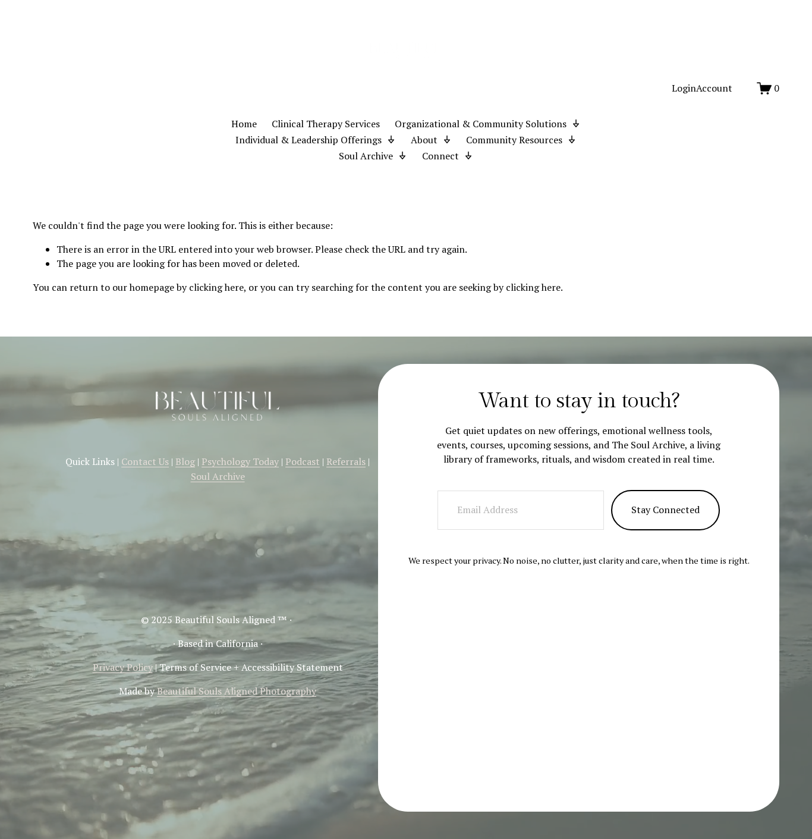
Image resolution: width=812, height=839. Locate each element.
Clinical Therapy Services (326, 123)
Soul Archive (218, 476)
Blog (185, 461)
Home (244, 123)
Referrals (346, 461)
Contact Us (145, 461)
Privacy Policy (123, 667)
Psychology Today (240, 461)
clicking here (216, 287)
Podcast (302, 461)
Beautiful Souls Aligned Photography (236, 690)
